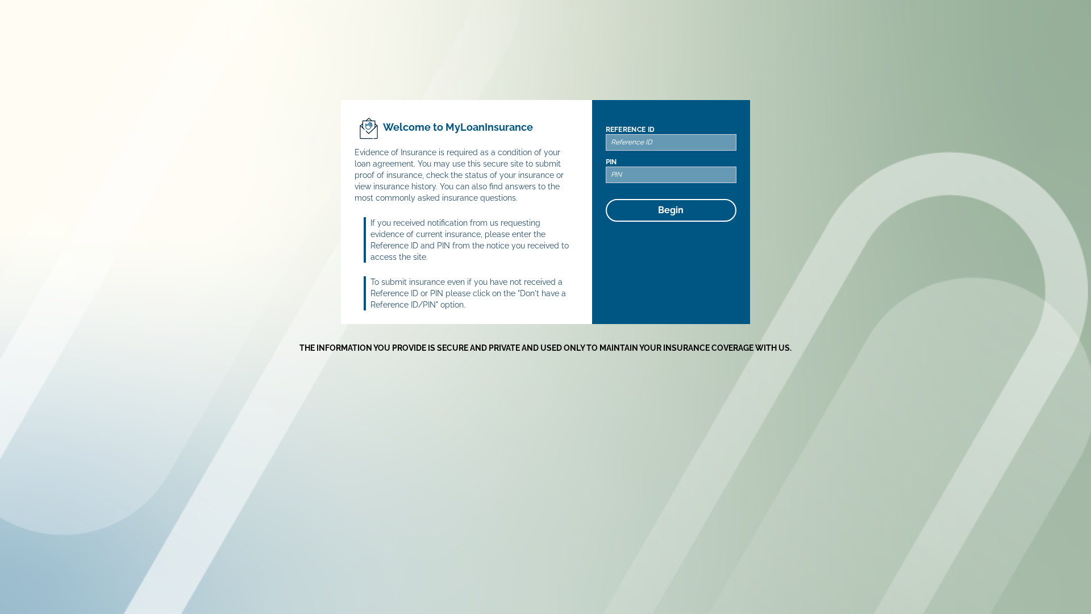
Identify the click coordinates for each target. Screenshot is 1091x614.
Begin (671, 210)
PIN (611, 162)
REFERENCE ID (630, 130)
